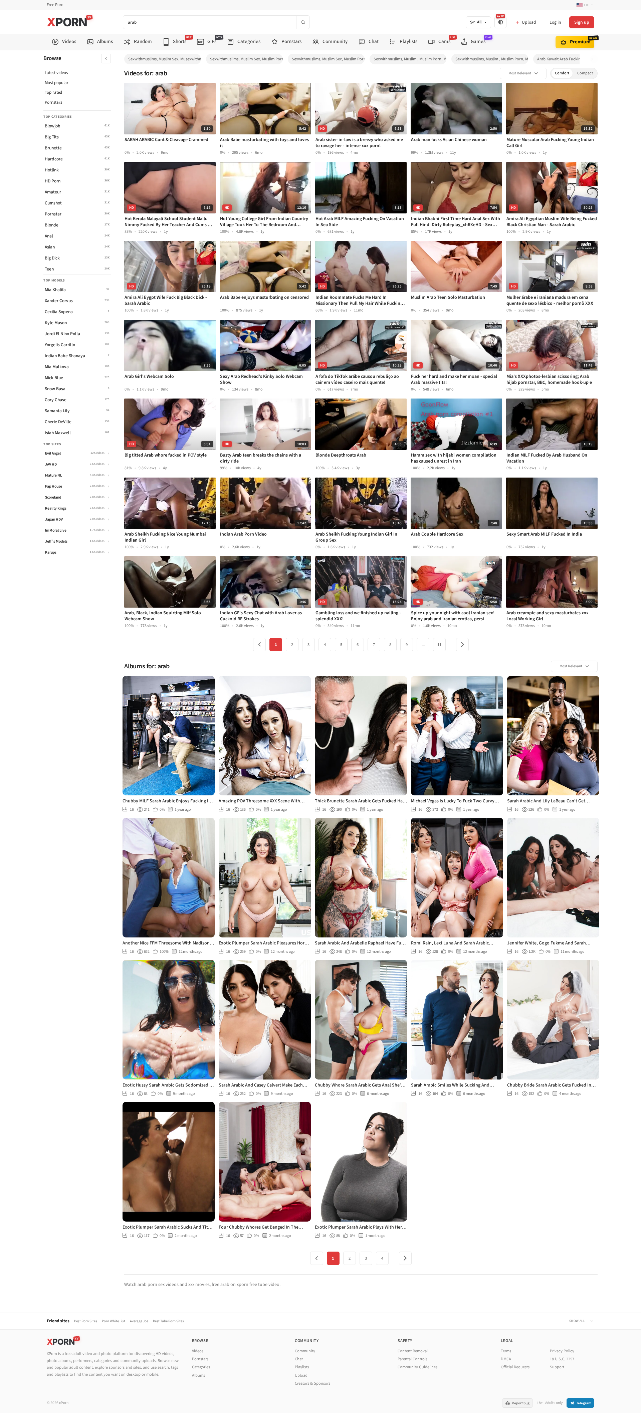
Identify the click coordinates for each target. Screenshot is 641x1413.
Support (557, 1367)
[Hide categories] (106, 58)
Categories (201, 1367)
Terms (506, 1351)
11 (439, 645)
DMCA (506, 1359)
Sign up (581, 22)
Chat (299, 1359)
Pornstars (53, 102)
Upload (301, 1375)
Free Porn (55, 5)
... (423, 645)
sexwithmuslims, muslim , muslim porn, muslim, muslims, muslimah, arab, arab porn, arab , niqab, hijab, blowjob (491, 59)
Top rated (53, 92)
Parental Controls (412, 1359)
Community (305, 1351)
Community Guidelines (417, 1367)
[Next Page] (462, 644)
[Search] (302, 22)
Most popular (56, 83)
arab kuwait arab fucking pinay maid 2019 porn (573, 59)
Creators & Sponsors (312, 1383)
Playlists (302, 1367)
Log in (555, 22)
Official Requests (515, 1367)
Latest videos (56, 73)
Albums (198, 1375)
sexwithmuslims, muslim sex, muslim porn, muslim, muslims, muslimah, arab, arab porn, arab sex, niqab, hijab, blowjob (328, 59)
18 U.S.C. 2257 (562, 1359)
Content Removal (413, 1351)
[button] (594, 59)
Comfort (562, 73)
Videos (197, 1351)
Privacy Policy (562, 1351)
